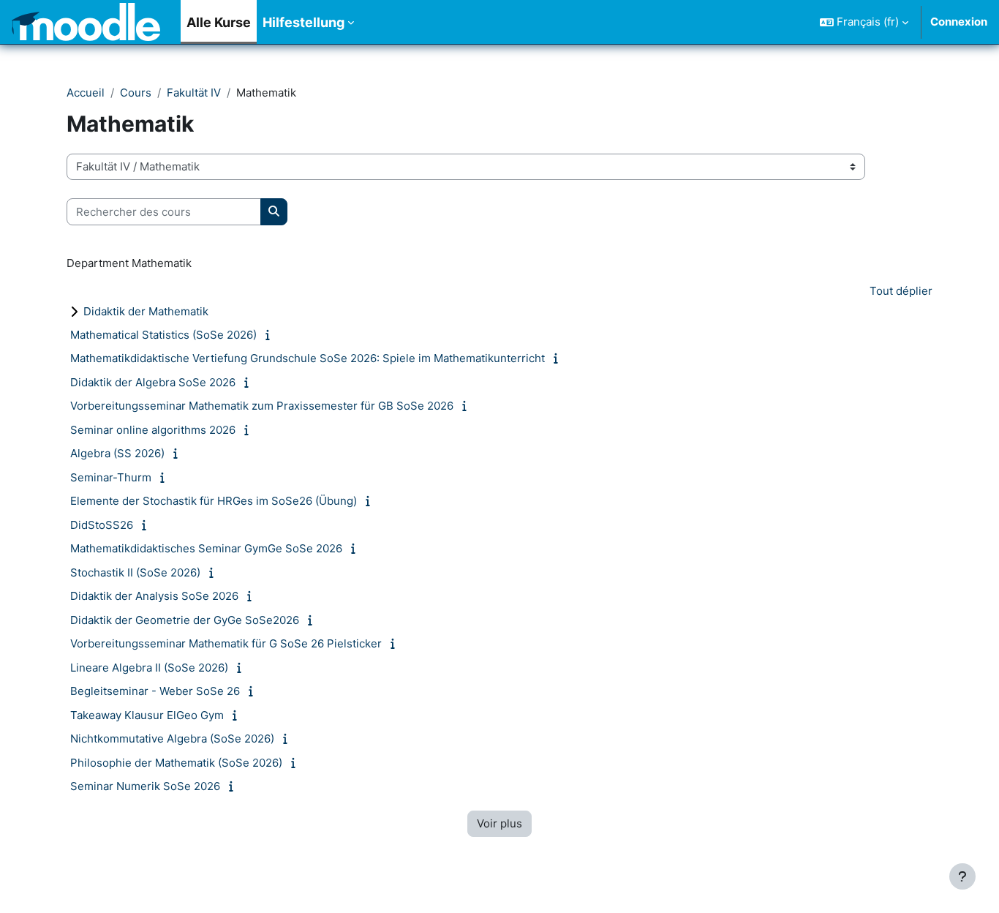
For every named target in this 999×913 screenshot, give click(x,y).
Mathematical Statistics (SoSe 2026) (163, 335)
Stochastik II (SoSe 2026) (135, 572)
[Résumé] (270, 335)
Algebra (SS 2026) (117, 453)
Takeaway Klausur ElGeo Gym (147, 715)
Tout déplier (901, 291)
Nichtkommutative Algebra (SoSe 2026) (172, 738)
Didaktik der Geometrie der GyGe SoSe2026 (184, 620)
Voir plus (499, 823)
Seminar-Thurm (110, 477)
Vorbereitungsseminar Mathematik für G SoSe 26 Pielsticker (226, 643)
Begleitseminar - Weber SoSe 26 (155, 691)
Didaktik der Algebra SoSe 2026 (152, 382)
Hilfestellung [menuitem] (303, 22)
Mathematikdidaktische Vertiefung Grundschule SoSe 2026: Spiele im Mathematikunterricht (307, 358)
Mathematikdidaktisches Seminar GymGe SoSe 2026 (206, 548)
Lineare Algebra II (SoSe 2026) (149, 668)
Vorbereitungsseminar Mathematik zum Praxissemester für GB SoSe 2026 (261, 406)
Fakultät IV (194, 92)
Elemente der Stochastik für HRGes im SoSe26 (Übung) (213, 501)
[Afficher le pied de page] (962, 876)
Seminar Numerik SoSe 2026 (145, 786)
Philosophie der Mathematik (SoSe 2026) (176, 763)
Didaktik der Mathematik (145, 311)
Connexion (958, 22)
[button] (864, 22)
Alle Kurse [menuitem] (218, 22)
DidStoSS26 (101, 525)
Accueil (86, 92)
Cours (135, 92)
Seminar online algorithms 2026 (152, 430)
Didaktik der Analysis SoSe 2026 (154, 596)
